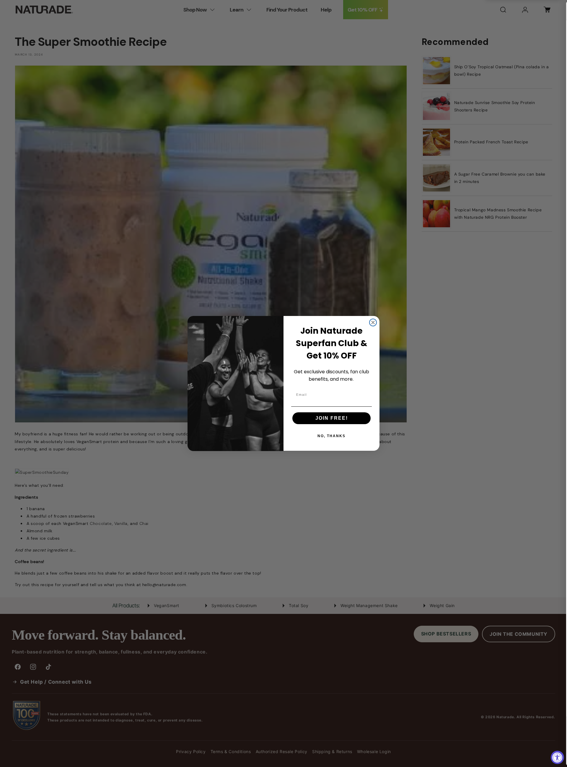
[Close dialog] (373, 322)
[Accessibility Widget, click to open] (557, 757)
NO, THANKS (331, 436)
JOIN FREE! (331, 418)
